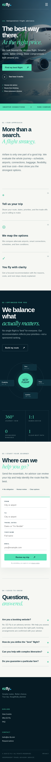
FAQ (3, 722)
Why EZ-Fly (6, 718)
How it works (7, 714)
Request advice (8, 741)
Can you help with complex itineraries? (25, 652)
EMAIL (7, 544)
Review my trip (25, 557)
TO (5, 513)
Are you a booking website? (25, 619)
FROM (6, 501)
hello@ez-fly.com (8, 737)
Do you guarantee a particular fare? (25, 661)
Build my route (15, 347)
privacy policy (35, 563)
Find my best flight (17, 67)
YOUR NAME (9, 532)
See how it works (13, 77)
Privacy (45, 753)
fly (6, 5)
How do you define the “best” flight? (25, 642)
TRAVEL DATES (10, 522)
